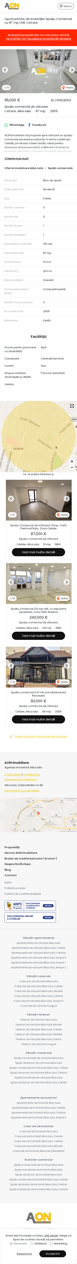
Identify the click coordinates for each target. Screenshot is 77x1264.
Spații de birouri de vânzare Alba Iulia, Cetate (38, 1082)
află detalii (51, 1235)
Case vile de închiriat (38, 1126)
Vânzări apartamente (38, 938)
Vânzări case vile (38, 976)
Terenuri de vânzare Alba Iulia (38, 1019)
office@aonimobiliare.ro (21, 779)
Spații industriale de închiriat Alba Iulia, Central (38, 1189)
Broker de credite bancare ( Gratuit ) (31, 858)
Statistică (40, 1243)
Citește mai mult (17, 158)
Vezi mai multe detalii (38, 552)
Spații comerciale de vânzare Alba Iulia (38, 1058)
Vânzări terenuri (38, 1014)
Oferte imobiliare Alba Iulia (24, 168)
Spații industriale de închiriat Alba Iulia (38, 1169)
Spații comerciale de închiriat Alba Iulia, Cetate (38, 1179)
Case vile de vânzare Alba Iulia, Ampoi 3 (38, 1001)
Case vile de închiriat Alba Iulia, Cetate (39, 1136)
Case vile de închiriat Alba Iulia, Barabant (38, 1151)
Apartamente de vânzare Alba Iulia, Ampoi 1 (38, 962)
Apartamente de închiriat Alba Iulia (38, 1103)
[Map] (38, 436)
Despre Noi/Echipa (18, 864)
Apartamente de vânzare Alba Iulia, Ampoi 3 (38, 957)
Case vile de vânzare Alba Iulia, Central (38, 996)
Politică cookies (15, 888)
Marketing (60, 1243)
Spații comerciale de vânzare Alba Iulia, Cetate (38, 1067)
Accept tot (53, 1254)
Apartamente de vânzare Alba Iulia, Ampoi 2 (38, 967)
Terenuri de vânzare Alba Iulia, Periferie (38, 1034)
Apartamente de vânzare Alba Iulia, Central (38, 952)
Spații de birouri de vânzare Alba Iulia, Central (38, 1072)
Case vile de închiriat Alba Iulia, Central (38, 1141)
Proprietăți (12, 847)
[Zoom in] (72, 461)
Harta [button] (70, 88)
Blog (8, 870)
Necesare (20, 1243)
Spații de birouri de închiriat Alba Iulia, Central (38, 1184)
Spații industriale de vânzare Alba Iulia (38, 1077)
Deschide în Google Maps (22, 791)
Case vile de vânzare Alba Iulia (38, 981)
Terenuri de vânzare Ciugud (38, 1044)
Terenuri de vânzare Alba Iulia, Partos (38, 1039)
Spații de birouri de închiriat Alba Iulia (38, 1174)
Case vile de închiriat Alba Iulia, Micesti (38, 1146)
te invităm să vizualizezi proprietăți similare (38, 38)
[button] (5, 70)
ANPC (8, 883)
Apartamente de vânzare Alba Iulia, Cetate (38, 948)
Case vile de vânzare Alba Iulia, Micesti (38, 991)
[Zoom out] (72, 467)
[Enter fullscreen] (72, 406)
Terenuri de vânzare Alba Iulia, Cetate (38, 1029)
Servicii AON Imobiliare (21, 853)
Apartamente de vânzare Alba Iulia (38, 943)
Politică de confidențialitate (23, 894)
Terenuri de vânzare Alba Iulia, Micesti (38, 1024)
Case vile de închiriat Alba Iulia (38, 1131)
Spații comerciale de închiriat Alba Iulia (38, 1165)
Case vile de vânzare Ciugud (38, 1005)
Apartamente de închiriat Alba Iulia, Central (38, 1112)
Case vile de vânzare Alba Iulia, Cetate (39, 986)
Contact (11, 875)
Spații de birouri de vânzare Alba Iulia (38, 1063)
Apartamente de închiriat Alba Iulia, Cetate (38, 1107)
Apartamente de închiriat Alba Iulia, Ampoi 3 (38, 1117)
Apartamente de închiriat (38, 1098)
